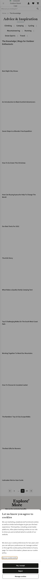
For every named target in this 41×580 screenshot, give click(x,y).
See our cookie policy (9, 558)
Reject (20, 571)
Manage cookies (20, 576)
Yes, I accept (20, 565)
